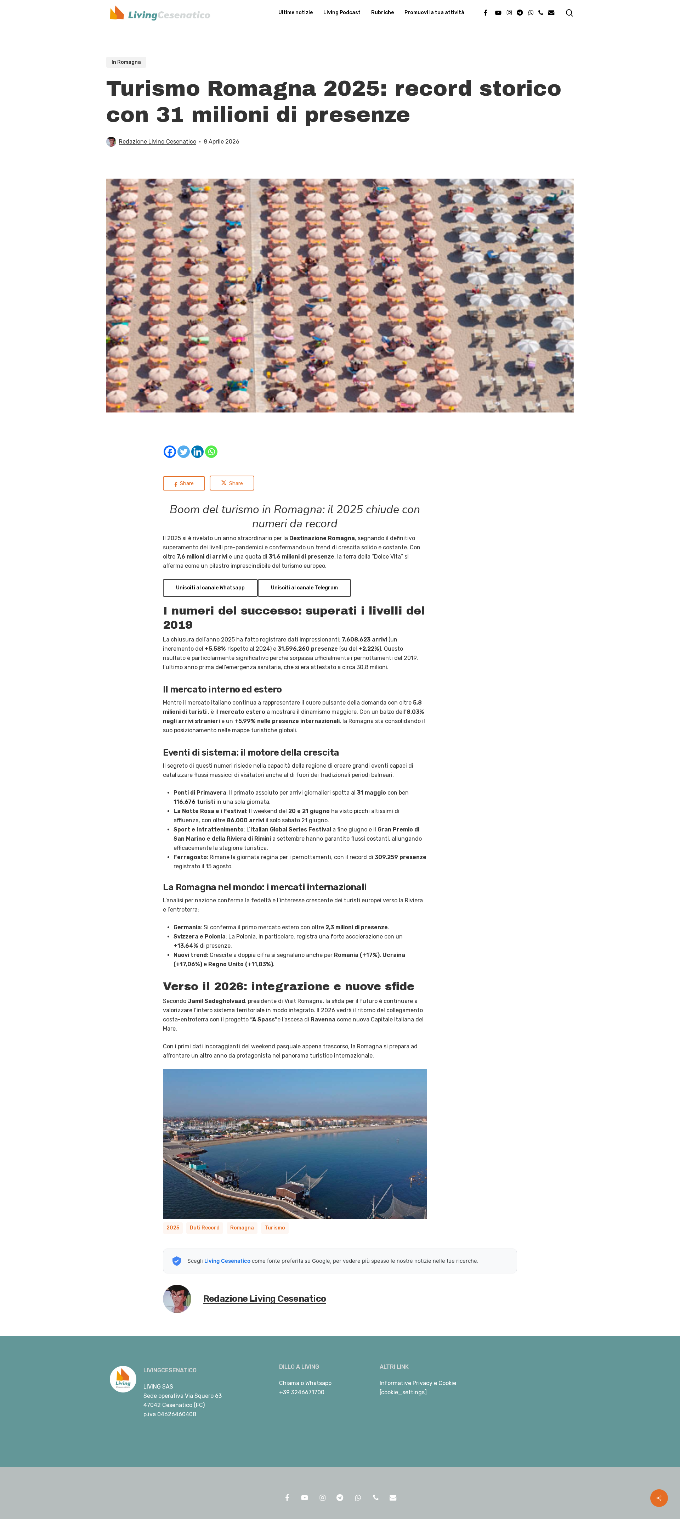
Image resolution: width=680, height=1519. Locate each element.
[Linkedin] (197, 451)
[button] (210, 588)
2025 (172, 1228)
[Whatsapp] (211, 451)
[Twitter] (183, 451)
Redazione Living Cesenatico (157, 141)
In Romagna (126, 62)
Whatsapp (318, 1383)
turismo (275, 1228)
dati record (205, 1228)
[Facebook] (170, 451)
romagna (242, 1228)
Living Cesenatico (227, 1260)
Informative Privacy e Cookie (418, 1383)
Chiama (289, 1383)
